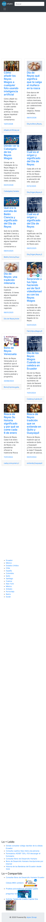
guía (17, 387)
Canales (16, 191)
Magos (38, 331)
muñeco (33, 124)
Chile (8, 568)
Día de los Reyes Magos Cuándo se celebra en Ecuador (33, 360)
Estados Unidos (12, 565)
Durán (8, 597)
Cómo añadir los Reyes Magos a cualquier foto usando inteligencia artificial (11, 83)
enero (15, 463)
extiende (30, 463)
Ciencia (12, 257)
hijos (33, 331)
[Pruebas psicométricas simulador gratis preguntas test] (24, 894)
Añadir (6, 130)
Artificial (13, 130)
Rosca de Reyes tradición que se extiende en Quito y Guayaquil (34, 423)
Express (11, 387)
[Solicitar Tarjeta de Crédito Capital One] (11, 905)
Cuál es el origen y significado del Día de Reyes (33, 158)
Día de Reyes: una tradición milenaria (10, 278)
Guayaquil (38, 463)
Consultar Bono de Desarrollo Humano (21, 859)
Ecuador (9, 560)
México (9, 563)
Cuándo (37, 399)
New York (10, 584)
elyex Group (32, 917)
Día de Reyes (9, 319)
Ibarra (8, 594)
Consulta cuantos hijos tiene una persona (22, 851)
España (9, 571)
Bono (6, 387)
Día (28, 124)
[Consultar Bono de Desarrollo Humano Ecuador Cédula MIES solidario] (30, 883)
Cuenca (9, 581)
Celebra (30, 399)
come (10, 463)
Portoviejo (10, 591)
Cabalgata (8, 191)
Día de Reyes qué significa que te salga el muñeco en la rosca (34, 80)
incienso (18, 319)
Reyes (39, 124)
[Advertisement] (23, 35)
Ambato (9, 589)
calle (19, 130)
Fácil (29, 331)
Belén (6, 257)
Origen (32, 192)
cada (6, 463)
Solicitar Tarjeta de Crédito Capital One (22, 899)
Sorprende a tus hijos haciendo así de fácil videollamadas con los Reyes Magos (34, 289)
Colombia (10, 573)
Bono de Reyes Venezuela (10, 351)
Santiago (9, 578)
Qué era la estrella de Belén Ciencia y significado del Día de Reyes (10, 217)
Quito (8, 576)
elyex (10, 3)
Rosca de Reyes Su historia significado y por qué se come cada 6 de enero (11, 423)
